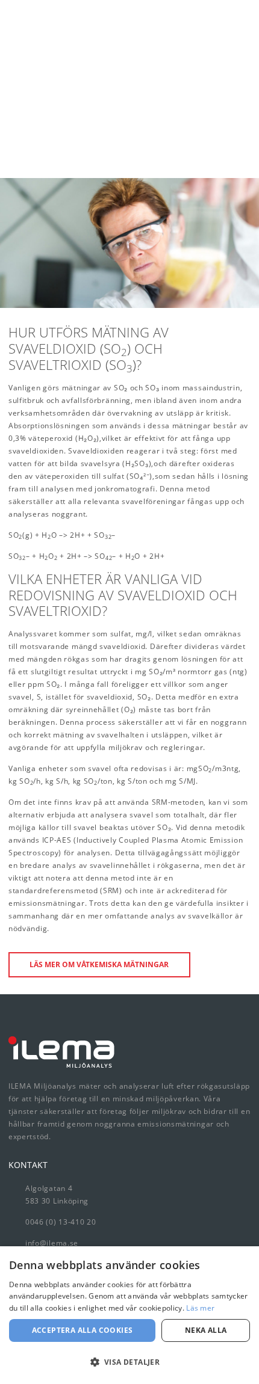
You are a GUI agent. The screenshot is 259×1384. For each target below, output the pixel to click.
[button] (129, 1362)
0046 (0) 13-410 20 (60, 1222)
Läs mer (200, 1308)
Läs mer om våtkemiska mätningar (99, 964)
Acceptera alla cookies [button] (82, 1330)
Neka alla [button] (206, 1330)
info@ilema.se (51, 1243)
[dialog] (129, 1315)
